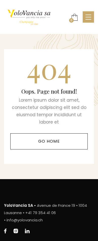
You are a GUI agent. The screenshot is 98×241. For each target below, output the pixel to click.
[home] (35, 17)
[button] (74, 17)
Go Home (49, 141)
